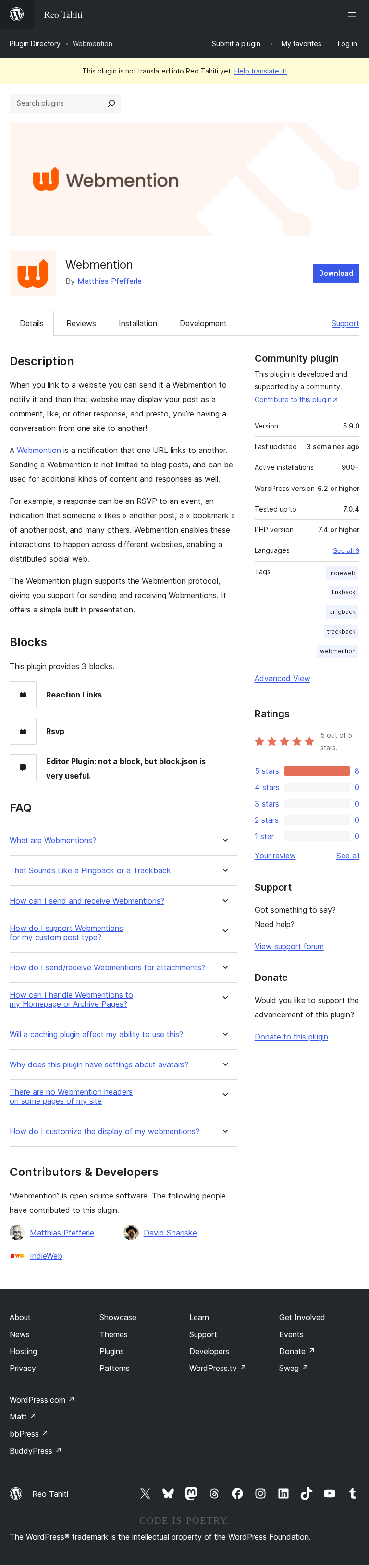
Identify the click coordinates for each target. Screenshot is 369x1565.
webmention (338, 651)
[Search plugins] (111, 103)
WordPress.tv (217, 1368)
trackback (341, 631)
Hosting (23, 1351)
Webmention (39, 450)
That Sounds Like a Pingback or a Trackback (90, 870)
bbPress (29, 1434)
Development (203, 323)
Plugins (111, 1351)
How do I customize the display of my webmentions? (104, 1131)
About (20, 1317)
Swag (293, 1368)
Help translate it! (260, 71)
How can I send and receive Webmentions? (87, 900)
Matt (23, 1416)
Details (32, 323)
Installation (138, 323)
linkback (344, 592)
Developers (209, 1351)
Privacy (23, 1368)
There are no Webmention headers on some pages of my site (71, 1097)
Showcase (117, 1317)
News (20, 1334)
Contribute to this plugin (293, 399)
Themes (113, 1334)
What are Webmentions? (53, 840)
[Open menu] (353, 14)
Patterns (114, 1368)
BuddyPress (36, 1450)
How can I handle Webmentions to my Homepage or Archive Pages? (71, 999)
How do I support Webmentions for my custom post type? (66, 933)
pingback (342, 611)
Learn (199, 1317)
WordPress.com (42, 1400)
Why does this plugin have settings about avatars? (99, 1064)
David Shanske (170, 1232)
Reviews (81, 323)
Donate (297, 1351)
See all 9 (346, 550)
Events (291, 1334)
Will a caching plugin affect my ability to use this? (96, 1034)
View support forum (289, 946)
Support (345, 323)
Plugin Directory (35, 43)
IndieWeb (46, 1255)
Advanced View (282, 678)
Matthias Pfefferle (109, 281)
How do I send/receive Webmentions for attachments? (107, 967)
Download (336, 273)
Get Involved (302, 1317)
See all (347, 855)
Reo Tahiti (50, 1494)
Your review (275, 855)
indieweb (342, 572)
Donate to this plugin (291, 1036)
